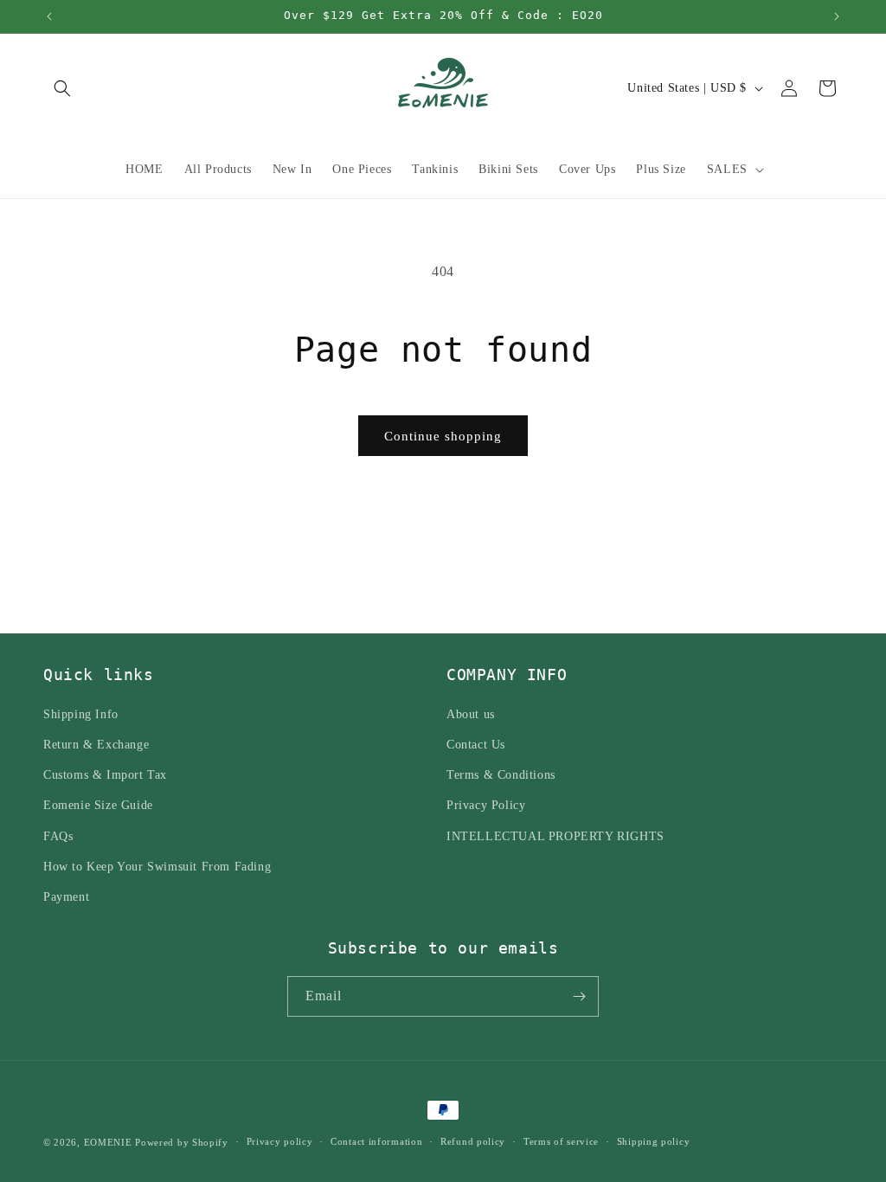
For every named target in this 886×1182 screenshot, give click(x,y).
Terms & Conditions (500, 774)
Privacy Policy (485, 805)
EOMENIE (108, 1142)
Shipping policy (653, 1141)
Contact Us (475, 744)
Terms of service (561, 1141)
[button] (62, 88)
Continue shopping (443, 436)
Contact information (376, 1141)
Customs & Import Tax (105, 774)
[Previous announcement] (49, 16)
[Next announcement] (837, 16)
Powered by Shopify (181, 1142)
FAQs (58, 836)
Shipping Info (81, 714)
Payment (66, 896)
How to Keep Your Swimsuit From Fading (157, 866)
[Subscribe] (579, 996)
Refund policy (472, 1141)
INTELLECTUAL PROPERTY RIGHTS (555, 836)
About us (470, 714)
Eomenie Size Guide (98, 805)
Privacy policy (280, 1141)
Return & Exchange (96, 744)
